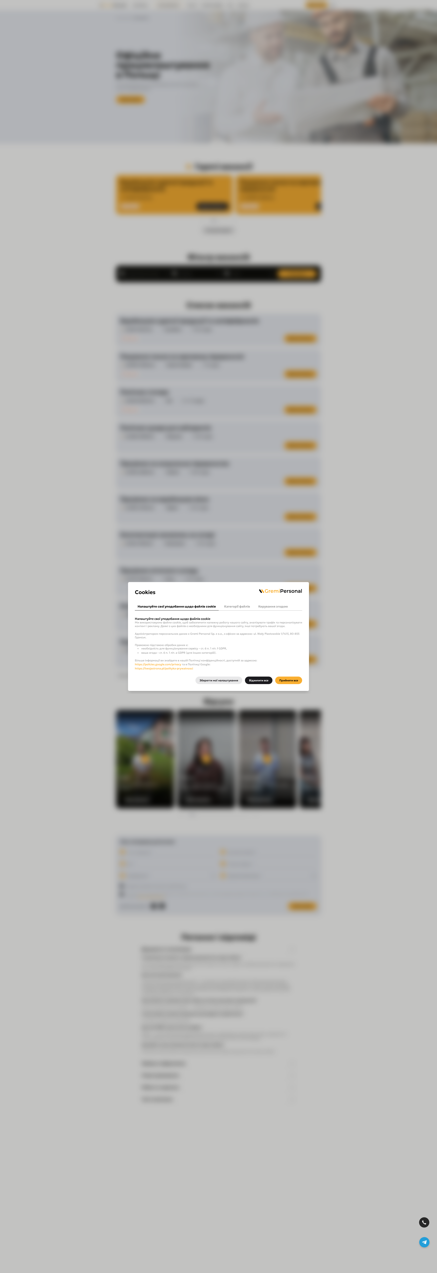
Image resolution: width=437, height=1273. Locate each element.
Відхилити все (258, 680)
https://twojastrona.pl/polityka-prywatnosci (164, 668)
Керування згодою (273, 606)
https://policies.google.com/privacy (158, 664)
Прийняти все (288, 680)
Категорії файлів (237, 606)
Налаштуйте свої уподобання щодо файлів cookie (177, 606)
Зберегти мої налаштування (219, 680)
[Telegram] (424, 1242)
